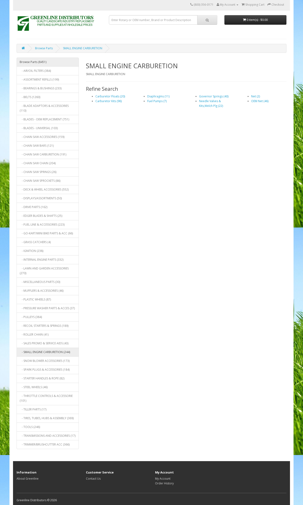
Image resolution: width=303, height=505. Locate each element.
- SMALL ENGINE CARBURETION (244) (45, 352)
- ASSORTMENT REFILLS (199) (39, 79)
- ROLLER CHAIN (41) (34, 334)
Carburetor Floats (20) (110, 96)
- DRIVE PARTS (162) (33, 207)
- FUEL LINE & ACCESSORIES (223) (42, 225)
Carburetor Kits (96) (108, 101)
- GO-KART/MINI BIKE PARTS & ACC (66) (46, 233)
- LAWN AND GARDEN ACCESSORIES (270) (44, 270)
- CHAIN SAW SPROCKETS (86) (40, 181)
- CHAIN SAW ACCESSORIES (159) (42, 137)
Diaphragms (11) (158, 96)
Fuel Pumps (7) (157, 101)
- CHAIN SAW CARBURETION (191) (43, 154)
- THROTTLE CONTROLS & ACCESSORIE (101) (46, 398)
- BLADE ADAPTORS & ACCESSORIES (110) (44, 108)
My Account (162, 479)
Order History (164, 483)
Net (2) (255, 96)
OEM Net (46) (259, 101)
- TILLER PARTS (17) (33, 409)
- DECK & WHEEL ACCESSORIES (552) (44, 189)
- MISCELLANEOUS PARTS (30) (40, 282)
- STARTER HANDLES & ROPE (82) (42, 378)
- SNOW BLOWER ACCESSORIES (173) (45, 361)
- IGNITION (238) (31, 251)
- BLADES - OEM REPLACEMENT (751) (44, 119)
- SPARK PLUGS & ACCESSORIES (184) (45, 370)
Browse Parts (44, 48)
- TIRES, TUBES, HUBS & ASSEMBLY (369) (47, 418)
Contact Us (93, 479)
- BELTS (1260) (30, 97)
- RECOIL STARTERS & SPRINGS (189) (44, 326)
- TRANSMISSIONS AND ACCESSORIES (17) (48, 436)
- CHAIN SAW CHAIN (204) (38, 163)
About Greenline (28, 479)
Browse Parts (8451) (33, 62)
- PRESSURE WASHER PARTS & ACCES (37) (47, 308)
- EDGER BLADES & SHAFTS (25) (41, 216)
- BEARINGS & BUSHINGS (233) (41, 88)
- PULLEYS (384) (31, 317)
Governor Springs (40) (213, 96)
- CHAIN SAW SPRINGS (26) (38, 172)
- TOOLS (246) (30, 427)
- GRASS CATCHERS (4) (35, 242)
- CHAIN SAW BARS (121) (37, 146)
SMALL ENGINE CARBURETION (82, 48)
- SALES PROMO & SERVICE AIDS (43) (44, 343)
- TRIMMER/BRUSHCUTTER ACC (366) (45, 444)
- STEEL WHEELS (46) (34, 387)
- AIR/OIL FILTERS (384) (35, 71)
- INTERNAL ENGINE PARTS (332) (41, 260)
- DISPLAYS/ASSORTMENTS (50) (41, 198)
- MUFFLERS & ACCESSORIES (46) (41, 291)
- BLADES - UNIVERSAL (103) (39, 128)
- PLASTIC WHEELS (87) (35, 299)
